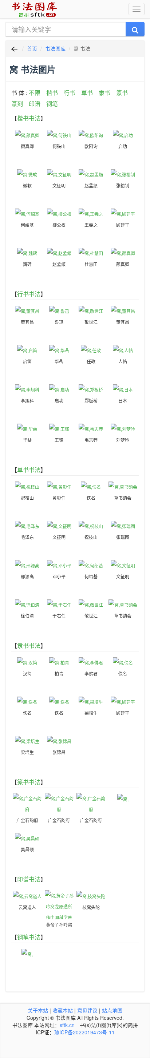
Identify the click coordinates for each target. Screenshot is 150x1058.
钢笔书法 (28, 937)
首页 (32, 48)
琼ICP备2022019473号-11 (84, 1032)
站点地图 (112, 1010)
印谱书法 (28, 879)
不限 (34, 92)
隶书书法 (28, 645)
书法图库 (55, 48)
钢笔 (52, 103)
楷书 (52, 92)
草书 (87, 92)
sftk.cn (67, 1025)
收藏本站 (62, 1010)
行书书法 (28, 294)
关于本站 (38, 1010)
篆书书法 (28, 782)
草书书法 (28, 469)
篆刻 (17, 103)
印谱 (34, 103)
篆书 (122, 92)
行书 (69, 92)
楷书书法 (28, 118)
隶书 (104, 92)
